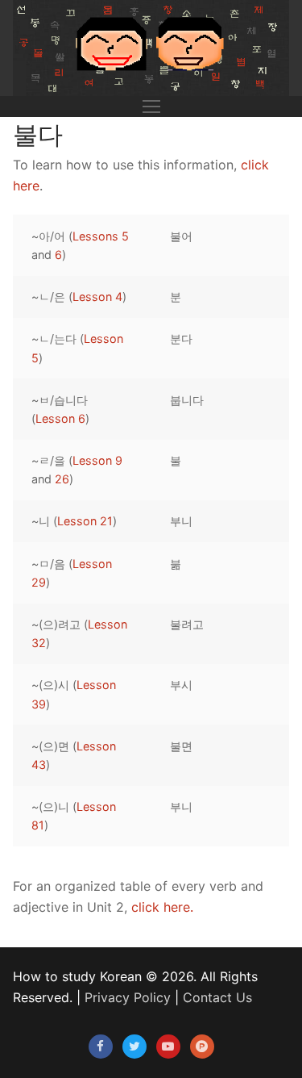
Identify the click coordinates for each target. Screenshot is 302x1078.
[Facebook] (101, 1046)
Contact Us (217, 997)
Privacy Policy (128, 997)
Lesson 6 (60, 418)
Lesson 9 (97, 460)
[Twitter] (134, 1046)
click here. (162, 907)
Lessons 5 (100, 236)
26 (62, 479)
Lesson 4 (97, 296)
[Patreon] (202, 1046)
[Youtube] (168, 1046)
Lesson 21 (85, 521)
